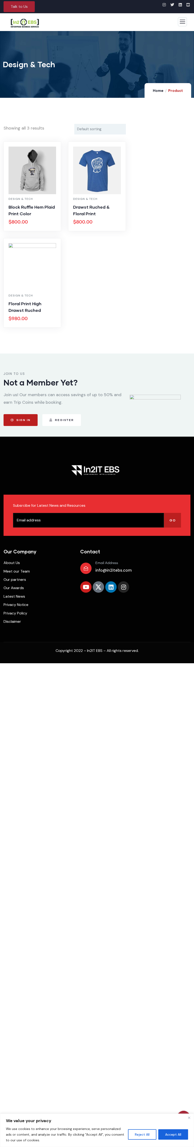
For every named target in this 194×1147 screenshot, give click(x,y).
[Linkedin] (111, 587)
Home (158, 90)
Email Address (106, 563)
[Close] (189, 1117)
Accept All (173, 1134)
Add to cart (34, 230)
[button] (19, 6)
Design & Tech (21, 199)
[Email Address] (86, 568)
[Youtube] (86, 587)
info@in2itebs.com (113, 570)
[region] (97, 1130)
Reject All (142, 1134)
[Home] (95, 470)
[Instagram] (123, 587)
